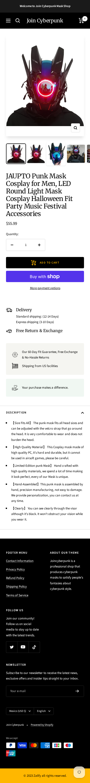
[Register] (77, 691)
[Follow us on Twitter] (11, 647)
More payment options (45, 288)
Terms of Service (17, 595)
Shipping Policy (16, 586)
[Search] (18, 20)
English (41, 711)
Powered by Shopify (42, 725)
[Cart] (81, 20)
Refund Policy (15, 578)
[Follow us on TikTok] (34, 647)
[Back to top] (76, 750)
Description (16, 412)
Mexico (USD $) (17, 711)
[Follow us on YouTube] (22, 647)
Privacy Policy (15, 569)
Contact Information (20, 561)
